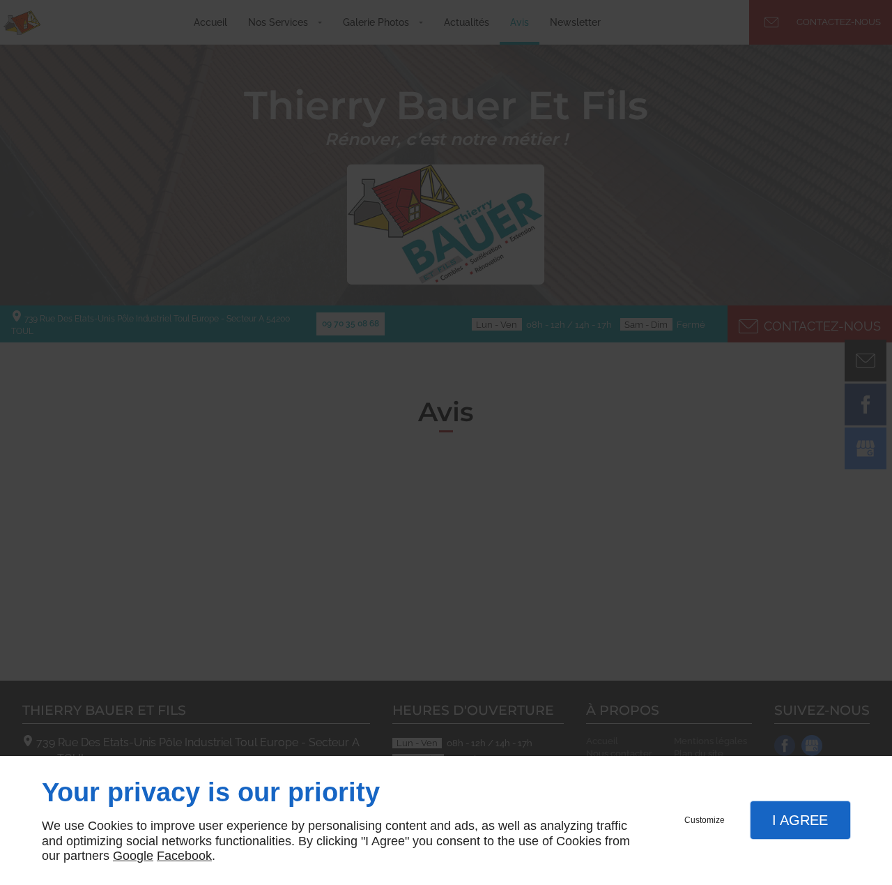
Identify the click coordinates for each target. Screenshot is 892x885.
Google (133, 856)
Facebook (184, 856)
